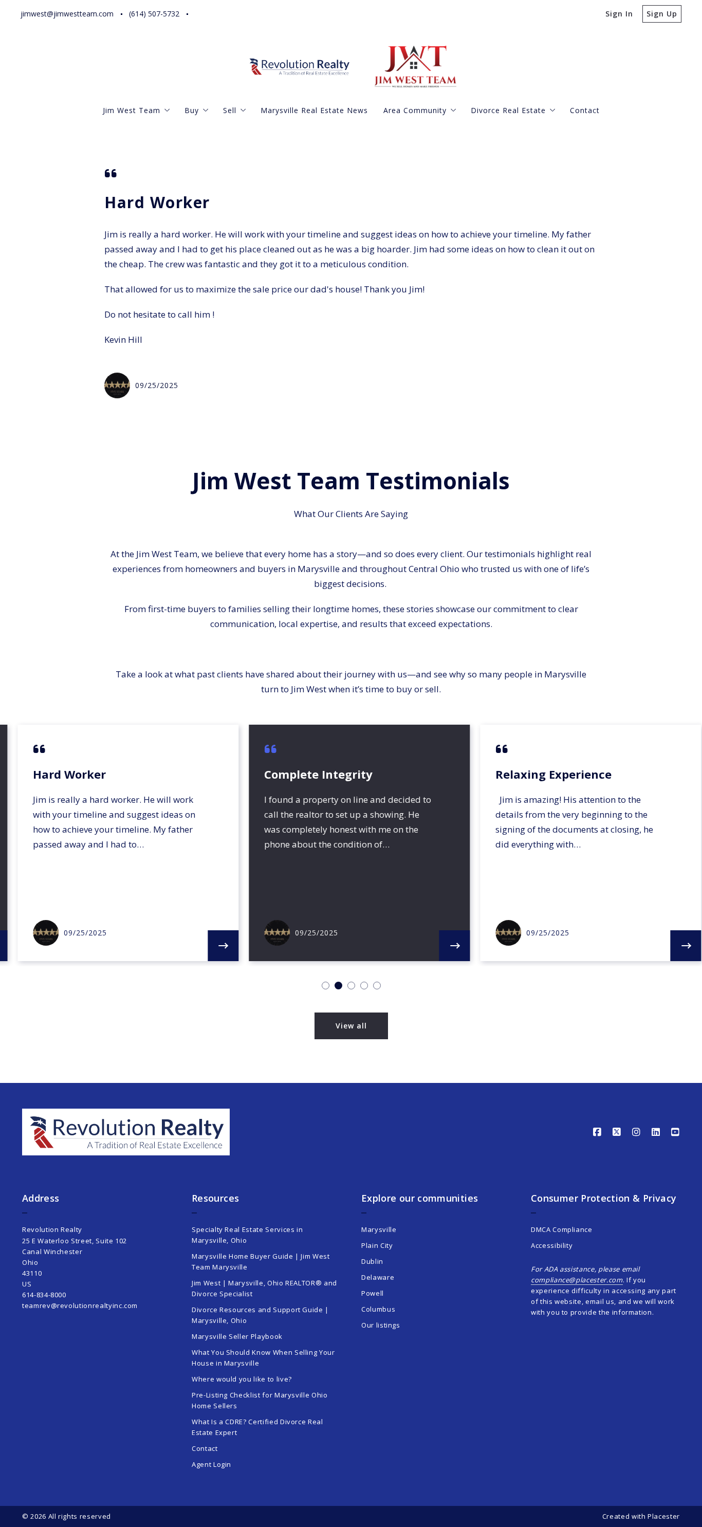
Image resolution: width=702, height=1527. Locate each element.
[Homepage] (300, 66)
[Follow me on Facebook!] (202, 14)
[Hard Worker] (215, 945)
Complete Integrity (311, 774)
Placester (664, 1516)
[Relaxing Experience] (678, 945)
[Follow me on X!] (221, 14)
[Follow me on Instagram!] (241, 14)
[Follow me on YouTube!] (280, 14)
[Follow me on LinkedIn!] (260, 14)
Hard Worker (157, 202)
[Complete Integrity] (447, 945)
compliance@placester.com (577, 1279)
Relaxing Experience (546, 774)
